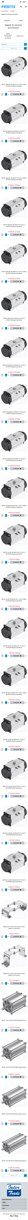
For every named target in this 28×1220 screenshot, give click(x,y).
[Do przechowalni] (26, 94)
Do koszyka (16, 94)
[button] (14, 1199)
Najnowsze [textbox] (4, 44)
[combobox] (14, 44)
